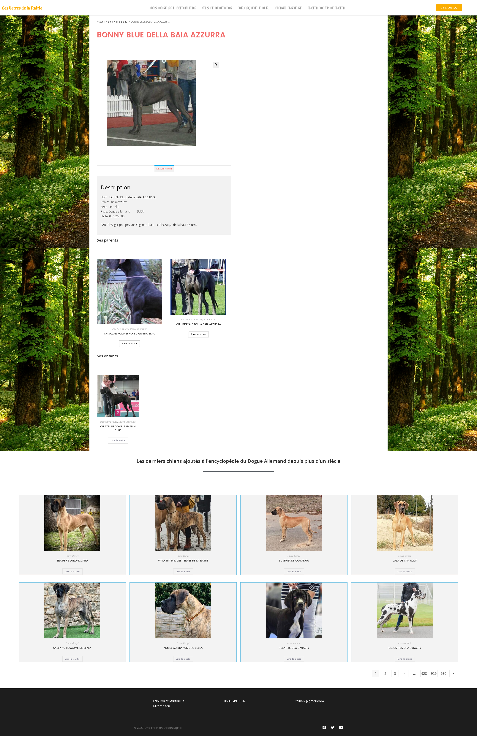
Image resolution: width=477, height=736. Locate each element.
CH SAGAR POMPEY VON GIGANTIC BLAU (129, 333)
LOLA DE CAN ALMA (404, 560)
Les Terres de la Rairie (22, 7)
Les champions (217, 7)
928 (424, 673)
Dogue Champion (138, 328)
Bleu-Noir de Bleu (326, 7)
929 (434, 673)
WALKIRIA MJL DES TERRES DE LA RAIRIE (183, 560)
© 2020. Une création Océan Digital (158, 728)
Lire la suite (129, 343)
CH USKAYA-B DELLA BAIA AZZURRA (198, 324)
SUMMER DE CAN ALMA (294, 560)
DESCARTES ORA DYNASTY (404, 648)
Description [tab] (164, 168)
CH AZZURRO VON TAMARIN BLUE (118, 428)
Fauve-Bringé (288, 7)
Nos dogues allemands (173, 7)
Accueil (101, 21)
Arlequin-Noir (253, 7)
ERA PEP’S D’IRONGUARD (72, 560)
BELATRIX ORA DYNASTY (294, 648)
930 (443, 673)
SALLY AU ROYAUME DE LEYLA (72, 648)
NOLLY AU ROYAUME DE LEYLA (183, 648)
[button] (216, 65)
